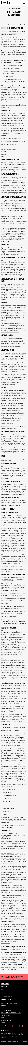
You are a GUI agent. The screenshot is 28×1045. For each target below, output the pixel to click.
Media (3, 990)
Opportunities (5, 983)
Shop (2, 993)
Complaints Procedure (6, 1020)
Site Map (3, 1022)
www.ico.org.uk (5, 943)
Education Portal (6, 999)
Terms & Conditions (5, 1015)
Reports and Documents (14, 8)
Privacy (2, 1017)
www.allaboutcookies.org (8, 384)
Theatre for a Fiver (6, 996)
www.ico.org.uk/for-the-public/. (9, 928)
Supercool (3, 1037)
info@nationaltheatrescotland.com (11, 1012)
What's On (4, 986)
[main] (14, 488)
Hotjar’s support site (12, 428)
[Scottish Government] (14, 1030)
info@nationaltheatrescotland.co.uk (16, 141)
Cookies (3, 1018)
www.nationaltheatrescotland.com (10, 194)
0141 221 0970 (6, 1010)
